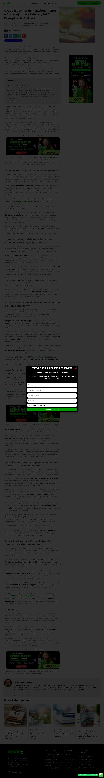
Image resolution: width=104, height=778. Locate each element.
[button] (75, 368)
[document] (52, 389)
